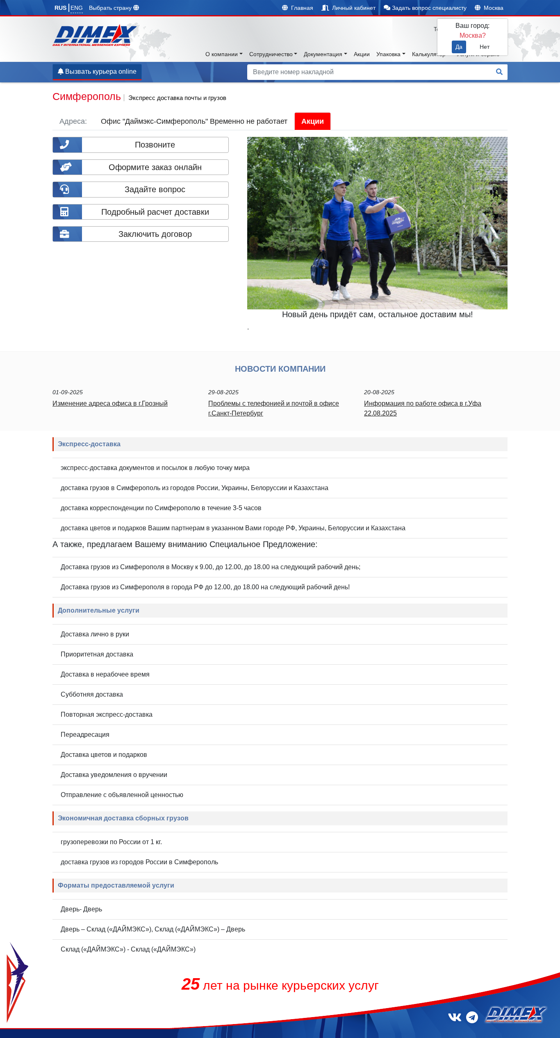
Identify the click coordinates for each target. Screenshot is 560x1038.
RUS (60, 8)
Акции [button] (362, 54)
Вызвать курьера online (100, 71)
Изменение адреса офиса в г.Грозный (110, 403)
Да (458, 46)
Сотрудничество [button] (271, 54)
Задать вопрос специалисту (428, 8)
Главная (301, 8)
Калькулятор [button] (429, 54)
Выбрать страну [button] (111, 8)
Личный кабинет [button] (353, 8)
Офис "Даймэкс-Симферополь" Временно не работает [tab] (194, 121)
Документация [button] (323, 54)
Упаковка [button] (388, 54)
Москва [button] (492, 8)
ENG (77, 8)
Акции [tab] (312, 121)
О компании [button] (221, 54)
